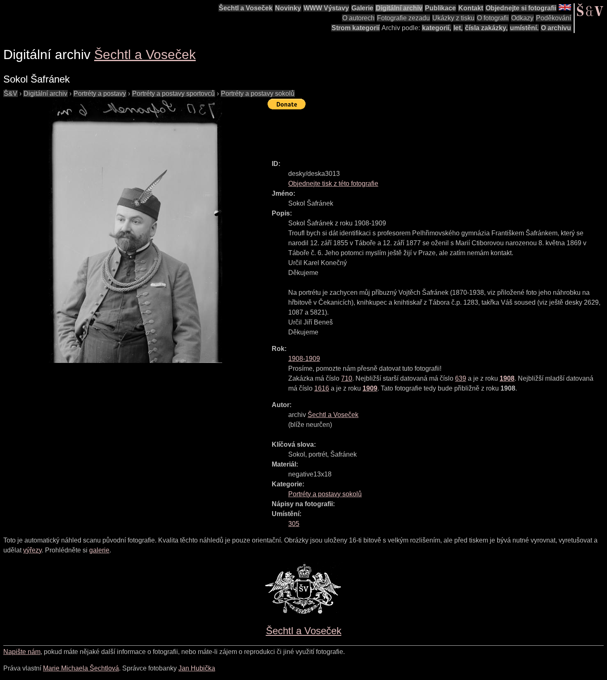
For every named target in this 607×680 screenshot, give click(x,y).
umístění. (524, 27)
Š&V (10, 93)
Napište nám (21, 651)
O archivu (556, 27)
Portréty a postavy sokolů (257, 93)
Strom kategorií (355, 27)
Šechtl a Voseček (246, 8)
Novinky (288, 8)
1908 (507, 378)
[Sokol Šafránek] (135, 231)
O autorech (358, 17)
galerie (99, 550)
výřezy (32, 550)
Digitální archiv (399, 8)
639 (460, 378)
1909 (370, 388)
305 (293, 523)
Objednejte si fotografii (521, 8)
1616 (321, 388)
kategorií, (436, 27)
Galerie (362, 8)
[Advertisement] (418, 130)
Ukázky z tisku (453, 17)
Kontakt (470, 8)
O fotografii (493, 17)
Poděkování (553, 17)
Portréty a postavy (100, 93)
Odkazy (522, 17)
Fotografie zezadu (403, 17)
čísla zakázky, (486, 27)
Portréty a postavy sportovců (173, 93)
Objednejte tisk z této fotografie (333, 183)
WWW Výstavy (326, 8)
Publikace (440, 8)
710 (346, 378)
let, (457, 27)
